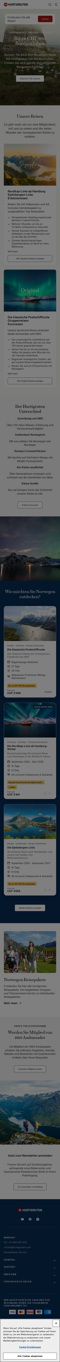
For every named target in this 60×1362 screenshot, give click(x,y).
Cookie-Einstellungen (30, 1347)
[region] (30, 1340)
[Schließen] (56, 1323)
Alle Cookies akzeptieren (30, 1356)
